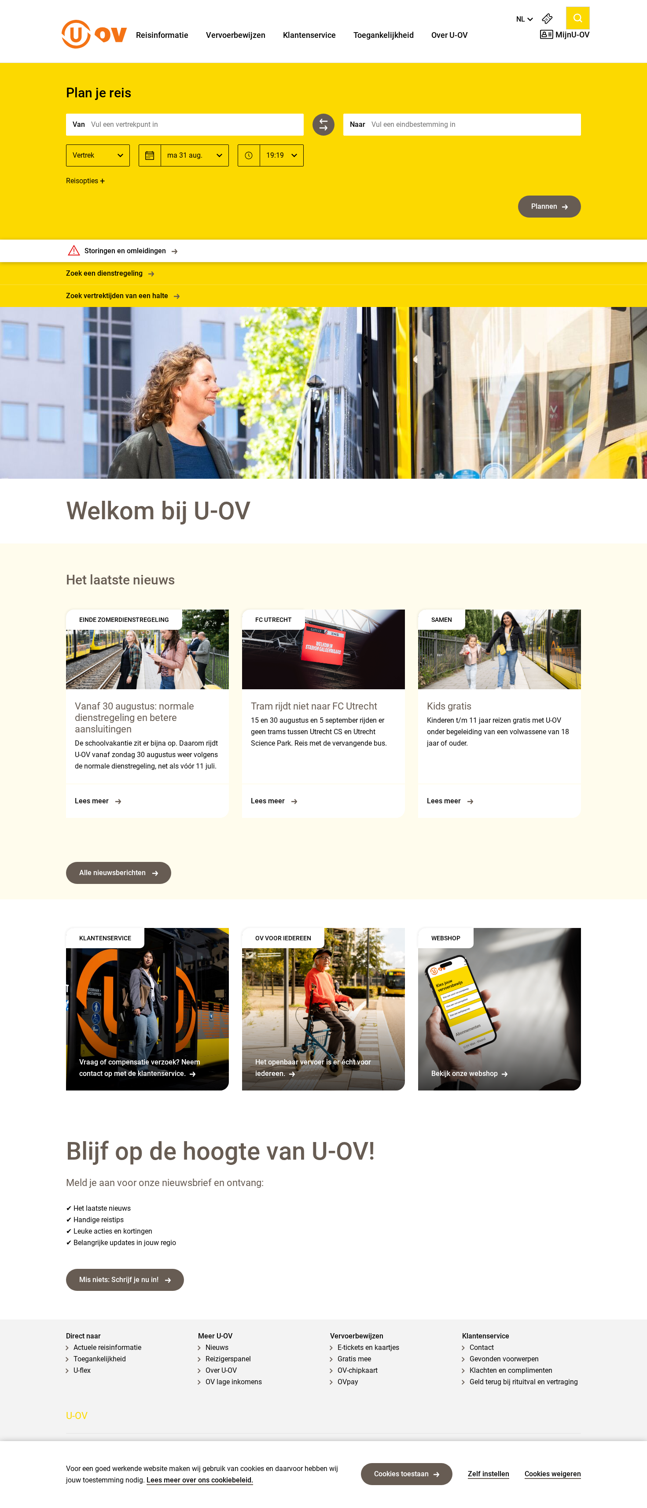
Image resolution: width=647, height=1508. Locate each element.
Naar (357, 124)
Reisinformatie (162, 35)
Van (79, 124)
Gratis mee (354, 1359)
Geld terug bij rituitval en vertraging (524, 1382)
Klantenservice (309, 35)
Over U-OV (449, 35)
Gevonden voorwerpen (504, 1359)
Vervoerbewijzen (235, 35)
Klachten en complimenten (511, 1370)
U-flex (82, 1370)
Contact (482, 1347)
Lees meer (92, 801)
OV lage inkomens (234, 1382)
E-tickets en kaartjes (368, 1347)
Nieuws (217, 1347)
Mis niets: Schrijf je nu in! (119, 1279)
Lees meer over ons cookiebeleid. (200, 1480)
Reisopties (82, 181)
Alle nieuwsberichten (113, 873)
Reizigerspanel (228, 1359)
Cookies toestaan (401, 1474)
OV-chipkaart (358, 1370)
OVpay (348, 1382)
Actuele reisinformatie (107, 1347)
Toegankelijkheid (383, 35)
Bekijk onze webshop (464, 1073)
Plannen (544, 206)
